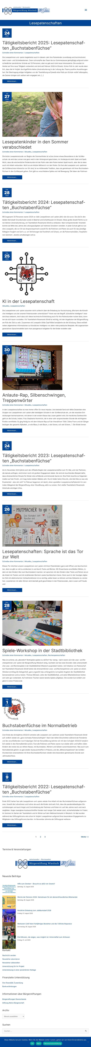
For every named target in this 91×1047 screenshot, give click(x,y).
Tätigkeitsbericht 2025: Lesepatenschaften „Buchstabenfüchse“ (43, 45)
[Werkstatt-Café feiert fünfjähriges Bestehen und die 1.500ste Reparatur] (9, 929)
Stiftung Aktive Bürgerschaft (13, 1003)
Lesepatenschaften (32, 53)
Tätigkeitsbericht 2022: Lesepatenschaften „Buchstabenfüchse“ (43, 789)
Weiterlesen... (12, 81)
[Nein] (88, 1042)
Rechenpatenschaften (56, 655)
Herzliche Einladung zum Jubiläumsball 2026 (34, 910)
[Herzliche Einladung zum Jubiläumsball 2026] (9, 915)
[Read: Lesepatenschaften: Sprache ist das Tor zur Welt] (32, 525)
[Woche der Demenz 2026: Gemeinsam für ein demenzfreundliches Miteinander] (9, 902)
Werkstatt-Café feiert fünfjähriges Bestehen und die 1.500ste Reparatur (44, 924)
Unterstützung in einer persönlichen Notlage (19, 970)
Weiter (85, 837)
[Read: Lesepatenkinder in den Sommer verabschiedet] (32, 114)
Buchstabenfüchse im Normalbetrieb (39, 725)
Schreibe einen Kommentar (12, 53)
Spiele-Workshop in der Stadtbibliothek (42, 650)
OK (32, 1043)
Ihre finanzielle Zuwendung (12, 983)
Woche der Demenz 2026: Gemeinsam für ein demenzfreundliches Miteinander (47, 897)
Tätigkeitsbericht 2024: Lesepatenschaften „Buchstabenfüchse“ (43, 205)
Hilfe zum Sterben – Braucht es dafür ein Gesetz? (36, 884)
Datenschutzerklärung (52, 1043)
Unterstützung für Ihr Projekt (13, 966)
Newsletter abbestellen (11, 963)
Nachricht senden (9, 955)
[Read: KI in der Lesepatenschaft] (26, 274)
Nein (39, 1043)
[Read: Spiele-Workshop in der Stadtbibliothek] (32, 623)
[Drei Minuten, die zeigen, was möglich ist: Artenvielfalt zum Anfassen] (9, 942)
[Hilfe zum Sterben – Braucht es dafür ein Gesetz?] (9, 889)
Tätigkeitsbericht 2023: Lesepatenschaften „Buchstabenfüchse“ (43, 458)
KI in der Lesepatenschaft (28, 301)
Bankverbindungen (9, 986)
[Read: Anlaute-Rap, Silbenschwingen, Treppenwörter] (32, 367)
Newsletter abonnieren (11, 959)
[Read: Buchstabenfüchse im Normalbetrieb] (14, 709)
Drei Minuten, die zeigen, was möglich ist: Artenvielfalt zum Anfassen (43, 937)
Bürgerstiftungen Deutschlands (14, 999)
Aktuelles (28, 152)
